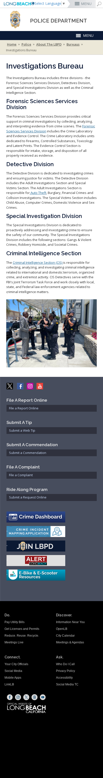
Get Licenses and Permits (21, 629)
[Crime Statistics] (51, 517)
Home (11, 44)
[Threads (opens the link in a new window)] (35, 697)
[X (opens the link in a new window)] (26, 697)
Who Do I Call (65, 664)
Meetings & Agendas (70, 642)
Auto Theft (38, 192)
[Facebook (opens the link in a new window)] (10, 697)
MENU (86, 3)
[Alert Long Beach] (51, 560)
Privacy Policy (65, 671)
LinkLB (9, 684)
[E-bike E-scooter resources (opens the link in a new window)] (51, 575)
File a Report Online (23, 408)
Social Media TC (67, 684)
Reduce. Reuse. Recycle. (21, 635)
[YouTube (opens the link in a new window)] (43, 697)
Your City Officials (16, 664)
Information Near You (70, 622)
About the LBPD (49, 44)
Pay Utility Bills (14, 622)
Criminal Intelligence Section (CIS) (38, 262)
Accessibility (64, 677)
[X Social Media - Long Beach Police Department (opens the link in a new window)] (10, 385)
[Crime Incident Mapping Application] (51, 531)
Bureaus (73, 44)
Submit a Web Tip (22, 430)
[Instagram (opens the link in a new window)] (18, 697)
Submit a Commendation (27, 452)
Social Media (13, 671)
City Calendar (65, 635)
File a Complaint (21, 475)
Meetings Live (14, 642)
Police (26, 44)
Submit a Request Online (27, 497)
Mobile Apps (12, 677)
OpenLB (61, 629)
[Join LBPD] (51, 546)
